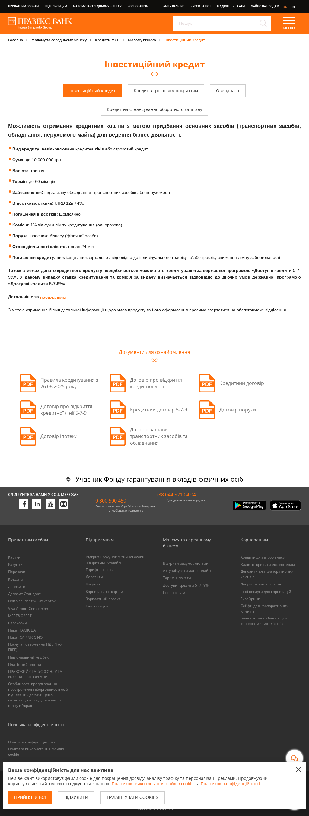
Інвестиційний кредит (184, 40)
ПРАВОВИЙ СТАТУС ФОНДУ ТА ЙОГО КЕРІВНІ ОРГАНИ (35, 674)
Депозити (16, 586)
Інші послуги (97, 606)
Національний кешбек (28, 657)
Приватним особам (23, 6)
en (293, 7)
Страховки (17, 622)
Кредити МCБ (107, 40)
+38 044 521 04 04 (176, 494)
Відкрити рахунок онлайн (186, 563)
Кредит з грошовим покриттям (166, 90)
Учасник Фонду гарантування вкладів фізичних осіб (159, 479)
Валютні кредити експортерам (268, 564)
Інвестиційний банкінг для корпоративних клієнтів (264, 621)
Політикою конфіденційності (231, 783)
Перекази (16, 571)
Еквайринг (250, 598)
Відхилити (76, 797)
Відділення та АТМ (231, 6)
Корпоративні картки (104, 591)
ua (285, 7)
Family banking (173, 6)
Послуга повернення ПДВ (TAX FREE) (35, 647)
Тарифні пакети (100, 569)
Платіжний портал (24, 664)
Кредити (15, 579)
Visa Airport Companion (28, 608)
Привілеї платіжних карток (32, 600)
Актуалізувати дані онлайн (187, 570)
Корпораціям (138, 6)
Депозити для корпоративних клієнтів (267, 574)
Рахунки (15, 564)
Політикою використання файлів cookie (153, 783)
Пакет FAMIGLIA (22, 630)
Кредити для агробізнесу (263, 557)
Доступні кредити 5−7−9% (186, 585)
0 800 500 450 (110, 500)
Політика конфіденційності (32, 742)
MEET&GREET (20, 615)
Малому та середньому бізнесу (97, 6)
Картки (14, 557)
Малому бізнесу (142, 40)
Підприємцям (56, 6)
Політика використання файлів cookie (36, 751)
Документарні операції (261, 584)
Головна (15, 40)
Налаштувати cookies (132, 797)
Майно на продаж (265, 6)
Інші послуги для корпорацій (266, 591)
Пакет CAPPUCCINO (25, 637)
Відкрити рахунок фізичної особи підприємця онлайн (115, 559)
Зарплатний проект (103, 598)
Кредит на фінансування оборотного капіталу (154, 109)
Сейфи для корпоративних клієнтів (264, 608)
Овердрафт (228, 90)
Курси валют (201, 6)
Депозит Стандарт (24, 593)
